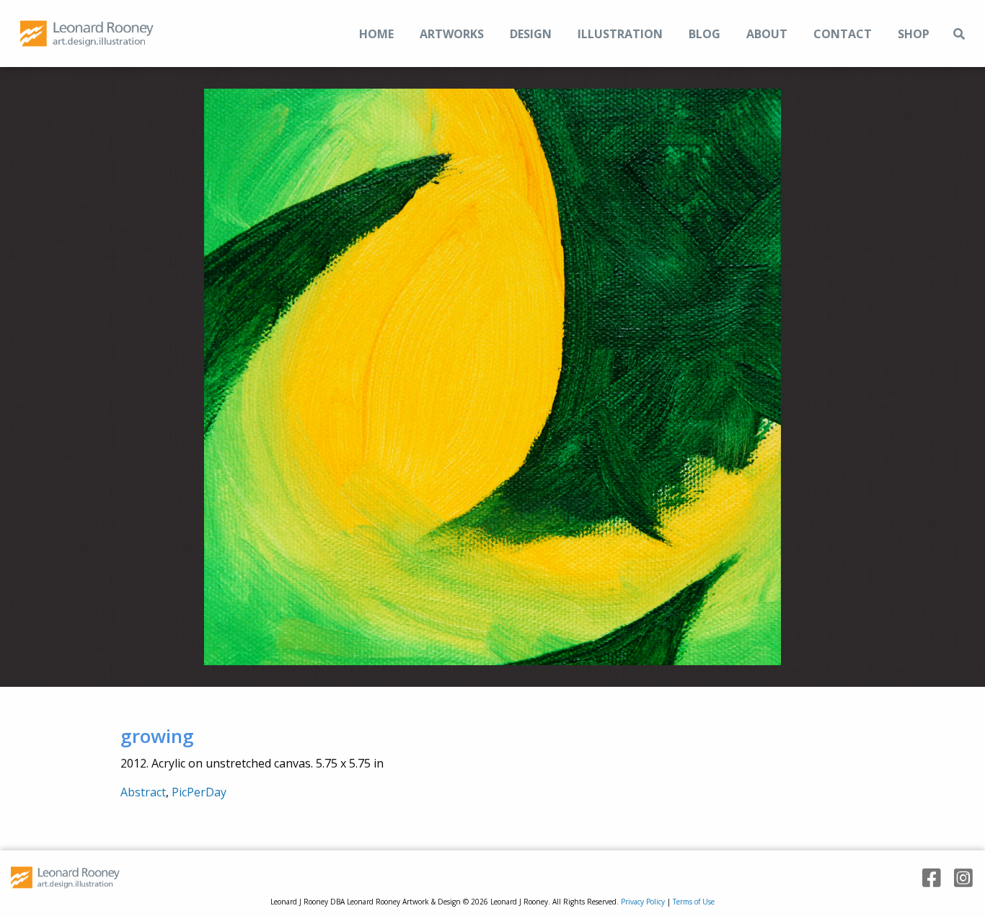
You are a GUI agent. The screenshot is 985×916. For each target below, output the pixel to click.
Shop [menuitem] (913, 34)
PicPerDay (199, 792)
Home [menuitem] (376, 34)
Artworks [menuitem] (452, 34)
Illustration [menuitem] (620, 34)
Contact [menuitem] (842, 34)
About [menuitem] (766, 34)
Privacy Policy (643, 902)
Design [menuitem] (531, 34)
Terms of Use (694, 902)
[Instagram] (958, 878)
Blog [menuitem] (704, 34)
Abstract (143, 792)
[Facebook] (926, 878)
